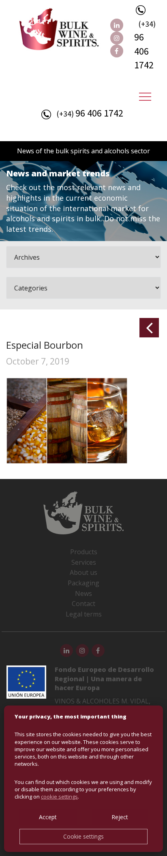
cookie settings (59, 796)
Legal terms (84, 614)
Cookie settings (83, 836)
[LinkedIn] (116, 25)
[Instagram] (116, 38)
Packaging (83, 582)
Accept (48, 817)
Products (83, 551)
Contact (83, 603)
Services (83, 562)
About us (83, 572)
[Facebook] (116, 50)
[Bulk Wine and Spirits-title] (67, 31)
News (83, 593)
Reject (119, 817)
